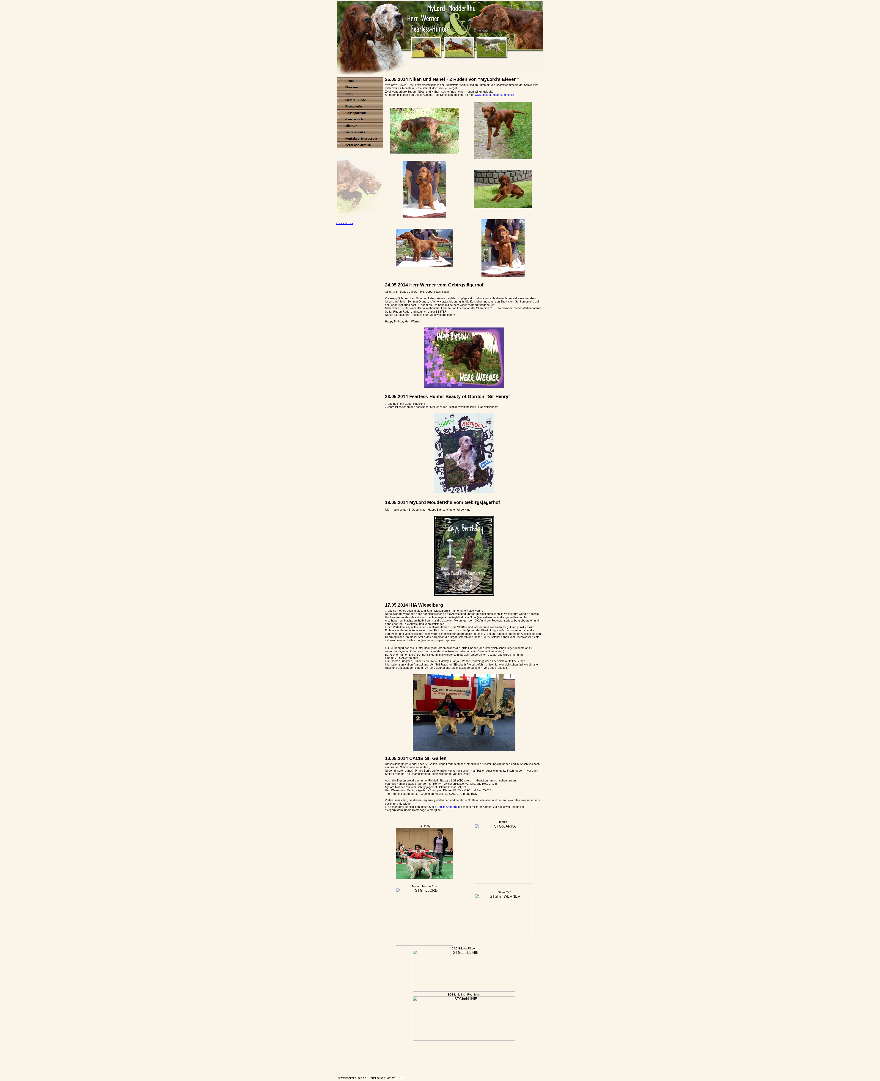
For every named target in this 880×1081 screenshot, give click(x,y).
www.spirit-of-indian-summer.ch (494, 94)
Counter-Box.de (344, 223)
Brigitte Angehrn (447, 807)
